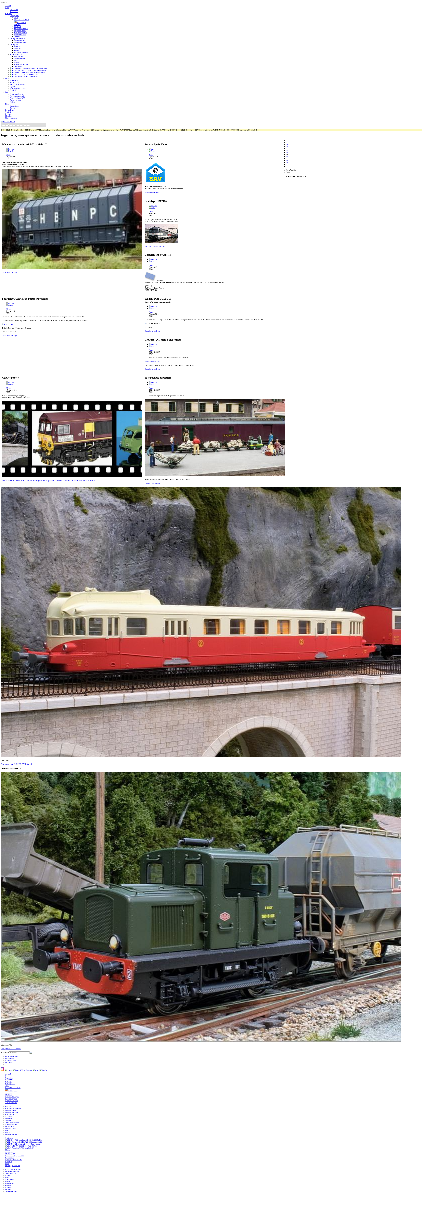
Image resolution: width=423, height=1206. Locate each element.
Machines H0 (14, 82)
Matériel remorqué (20, 43)
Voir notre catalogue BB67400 (155, 246)
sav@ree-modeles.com (152, 192)
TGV (16, 18)
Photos (7, 78)
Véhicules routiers (20, 33)
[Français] (4, 125)
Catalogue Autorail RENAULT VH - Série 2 (16, 764)
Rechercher (5, 1052)
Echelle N (13, 90)
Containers (18, 66)
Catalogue (8, 14)
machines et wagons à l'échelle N (83, 481)
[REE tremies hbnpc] (72, 268)
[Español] (18, 125)
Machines (17, 27)
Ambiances (14, 80)
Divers (16, 62)
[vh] (201, 757)
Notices (12, 102)
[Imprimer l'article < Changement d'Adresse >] (153, 259)
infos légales (9, 1058)
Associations (14, 106)
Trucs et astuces (15, 100)
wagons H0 (50, 481)
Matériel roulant (19, 58)
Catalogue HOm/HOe (17, 39)
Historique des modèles (18, 96)
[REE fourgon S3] (8, 324)
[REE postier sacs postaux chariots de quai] (215, 476)
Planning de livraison (17, 94)
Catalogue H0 (14, 16)
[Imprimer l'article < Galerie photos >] (10, 382)
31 (287, 160)
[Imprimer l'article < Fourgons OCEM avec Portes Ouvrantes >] (10, 303)
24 (287, 146)
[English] (7, 125)
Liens (7, 104)
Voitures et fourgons (21, 29)
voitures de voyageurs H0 (36, 481)
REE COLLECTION (21, 20)
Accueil (8, 6)
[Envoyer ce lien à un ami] (9, 151)
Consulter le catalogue (9, 272)
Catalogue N (14, 44)
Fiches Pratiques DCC (17, 98)
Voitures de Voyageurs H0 (19, 84)
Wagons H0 (14, 86)
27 (287, 152)
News (7, 8)
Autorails (17, 25)
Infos (7, 92)
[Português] (21, 125)
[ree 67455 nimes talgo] (161, 242)
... (286, 148)
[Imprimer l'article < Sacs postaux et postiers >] (153, 382)
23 (287, 144)
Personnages (18, 56)
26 (287, 150)
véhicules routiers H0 (63, 481)
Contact (8, 112)
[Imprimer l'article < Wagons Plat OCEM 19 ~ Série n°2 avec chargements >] (153, 306)
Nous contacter (10, 1060)
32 (287, 162)
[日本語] (28, 125)
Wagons (17, 50)
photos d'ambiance (8, 481)
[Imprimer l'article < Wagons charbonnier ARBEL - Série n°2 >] (10, 149)
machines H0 (20, 481)
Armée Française (20, 35)
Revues (12, 108)
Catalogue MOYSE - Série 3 (11, 1049)
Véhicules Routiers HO (18, 88)
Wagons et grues (20, 31)
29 (287, 156)
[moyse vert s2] (201, 1041)
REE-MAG (14, 12)
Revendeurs (9, 110)
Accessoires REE (16, 54)
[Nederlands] (25, 125)
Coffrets (17, 37)
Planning (8, 116)
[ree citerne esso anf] (152, 361)
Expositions (14, 10)
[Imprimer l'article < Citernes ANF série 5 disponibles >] (153, 344)
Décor (16, 60)
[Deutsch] (11, 125)
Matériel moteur (19, 41)
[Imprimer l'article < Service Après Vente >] (153, 149)
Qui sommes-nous (11, 1056)
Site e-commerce (11, 118)
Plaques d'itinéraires (21, 64)
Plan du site (9, 1062)
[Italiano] (14, 125)
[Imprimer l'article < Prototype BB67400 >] (153, 206)
